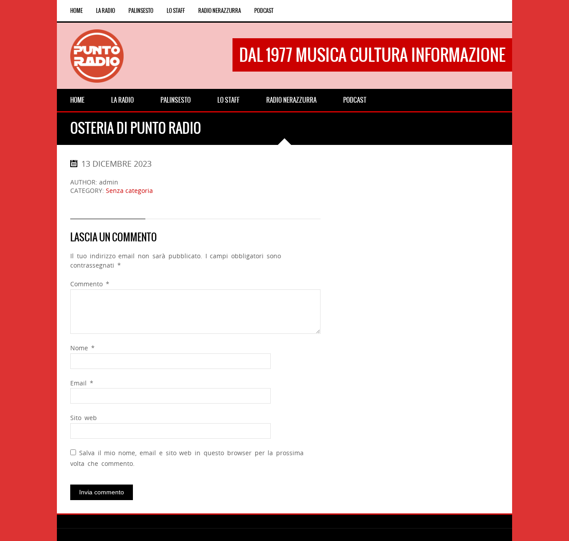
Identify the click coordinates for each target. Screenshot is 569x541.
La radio (105, 11)
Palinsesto (140, 11)
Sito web (83, 417)
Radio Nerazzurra (219, 11)
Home (76, 11)
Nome (82, 348)
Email (81, 383)
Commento (89, 284)
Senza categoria (129, 190)
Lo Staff (176, 11)
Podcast (263, 11)
